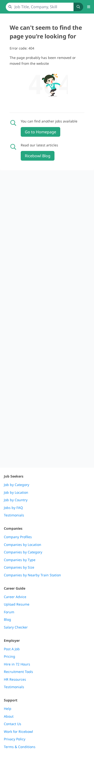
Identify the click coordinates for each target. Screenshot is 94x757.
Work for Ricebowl (18, 731)
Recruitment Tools (18, 672)
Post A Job (12, 649)
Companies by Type (19, 560)
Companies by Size (19, 567)
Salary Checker (16, 627)
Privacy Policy (14, 739)
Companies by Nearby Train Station (32, 575)
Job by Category (16, 485)
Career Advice (15, 597)
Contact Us (12, 724)
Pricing (9, 656)
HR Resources (15, 679)
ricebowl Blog (37, 155)
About (8, 716)
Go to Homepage (40, 132)
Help (7, 709)
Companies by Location (22, 545)
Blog (7, 619)
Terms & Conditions (19, 747)
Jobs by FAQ (13, 508)
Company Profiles (18, 537)
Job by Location (16, 492)
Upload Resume (16, 604)
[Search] (78, 7)
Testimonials (14, 515)
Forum (9, 612)
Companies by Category (23, 552)
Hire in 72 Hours (17, 664)
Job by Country (15, 500)
